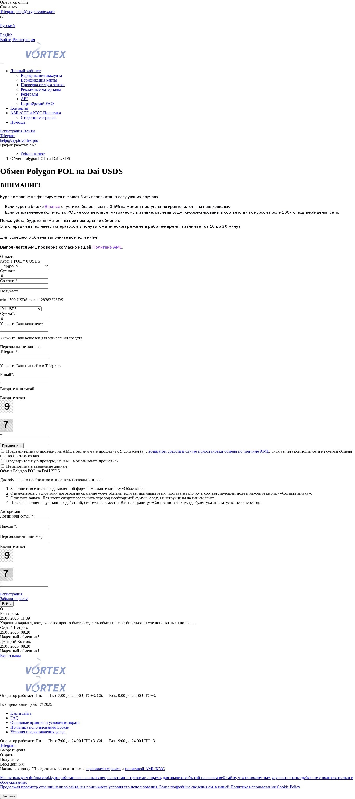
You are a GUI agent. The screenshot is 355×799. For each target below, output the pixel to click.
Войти (5, 39)
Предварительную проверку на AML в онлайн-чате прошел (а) (61, 461)
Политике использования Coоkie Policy (265, 787)
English (6, 35)
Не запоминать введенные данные (36, 466)
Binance (52, 207)
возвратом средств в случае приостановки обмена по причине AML (208, 451)
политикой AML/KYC (145, 769)
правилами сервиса (103, 769)
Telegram (7, 11)
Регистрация (23, 39)
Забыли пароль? (14, 598)
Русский (7, 25)
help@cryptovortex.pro (35, 11)
